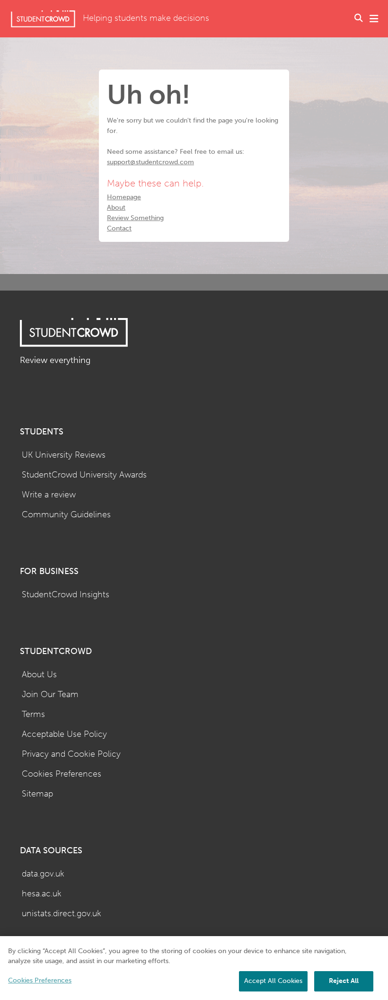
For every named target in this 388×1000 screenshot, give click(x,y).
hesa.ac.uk (42, 894)
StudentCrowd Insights (65, 595)
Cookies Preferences (61, 774)
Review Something (135, 218)
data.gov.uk (43, 874)
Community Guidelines (66, 515)
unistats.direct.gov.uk (61, 914)
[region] (194, 968)
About (116, 208)
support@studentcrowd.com (150, 162)
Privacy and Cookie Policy (71, 754)
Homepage (124, 197)
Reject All (344, 981)
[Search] (358, 19)
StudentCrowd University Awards (84, 475)
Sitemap (37, 794)
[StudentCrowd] (43, 18)
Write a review (49, 495)
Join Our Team (50, 694)
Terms (33, 714)
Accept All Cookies (273, 981)
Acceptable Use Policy (64, 734)
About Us (39, 675)
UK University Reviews (64, 455)
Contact (119, 228)
